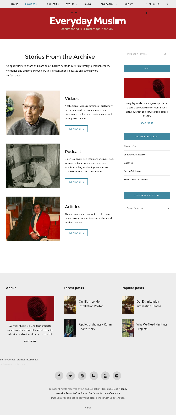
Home (14, 4)
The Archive (130, 146)
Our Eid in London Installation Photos (91, 304)
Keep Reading (76, 129)
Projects (31, 4)
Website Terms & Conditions (71, 393)
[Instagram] (82, 375)
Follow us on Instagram (12, 364)
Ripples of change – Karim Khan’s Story (95, 327)
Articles (72, 206)
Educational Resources (135, 154)
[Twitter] (70, 375)
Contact (75, 12)
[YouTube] (105, 375)
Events (70, 4)
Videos (72, 98)
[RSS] (94, 375)
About (129, 4)
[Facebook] (59, 375)
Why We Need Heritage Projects (151, 327)
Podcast (73, 151)
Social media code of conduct (104, 393)
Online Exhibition (132, 171)
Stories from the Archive (136, 179)
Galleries (53, 4)
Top (88, 407)
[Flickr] (117, 375)
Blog (88, 4)
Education (108, 4)
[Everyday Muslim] (88, 23)
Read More (147, 123)
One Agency (120, 388)
